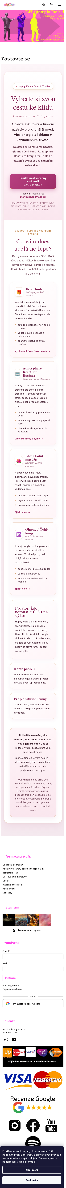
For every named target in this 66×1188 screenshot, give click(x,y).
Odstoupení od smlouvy (15, 892)
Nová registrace (11, 1001)
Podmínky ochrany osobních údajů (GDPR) (23, 884)
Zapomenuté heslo (12, 1004)
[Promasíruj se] (13, 1138)
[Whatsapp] (6, 1055)
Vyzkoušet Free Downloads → (31, 362)
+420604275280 (10, 1048)
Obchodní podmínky (13, 880)
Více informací (27, 1162)
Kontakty (7, 908)
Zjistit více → (21, 523)
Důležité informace (12, 900)
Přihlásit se (10, 993)
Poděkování (9, 904)
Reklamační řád (10, 888)
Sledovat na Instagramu (29, 945)
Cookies (7, 896)
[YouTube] (14, 1055)
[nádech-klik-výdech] (32, 1138)
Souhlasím (32, 1180)
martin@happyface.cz (32, 205)
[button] (3, 28)
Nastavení (32, 1170)
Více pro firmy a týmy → (28, 450)
